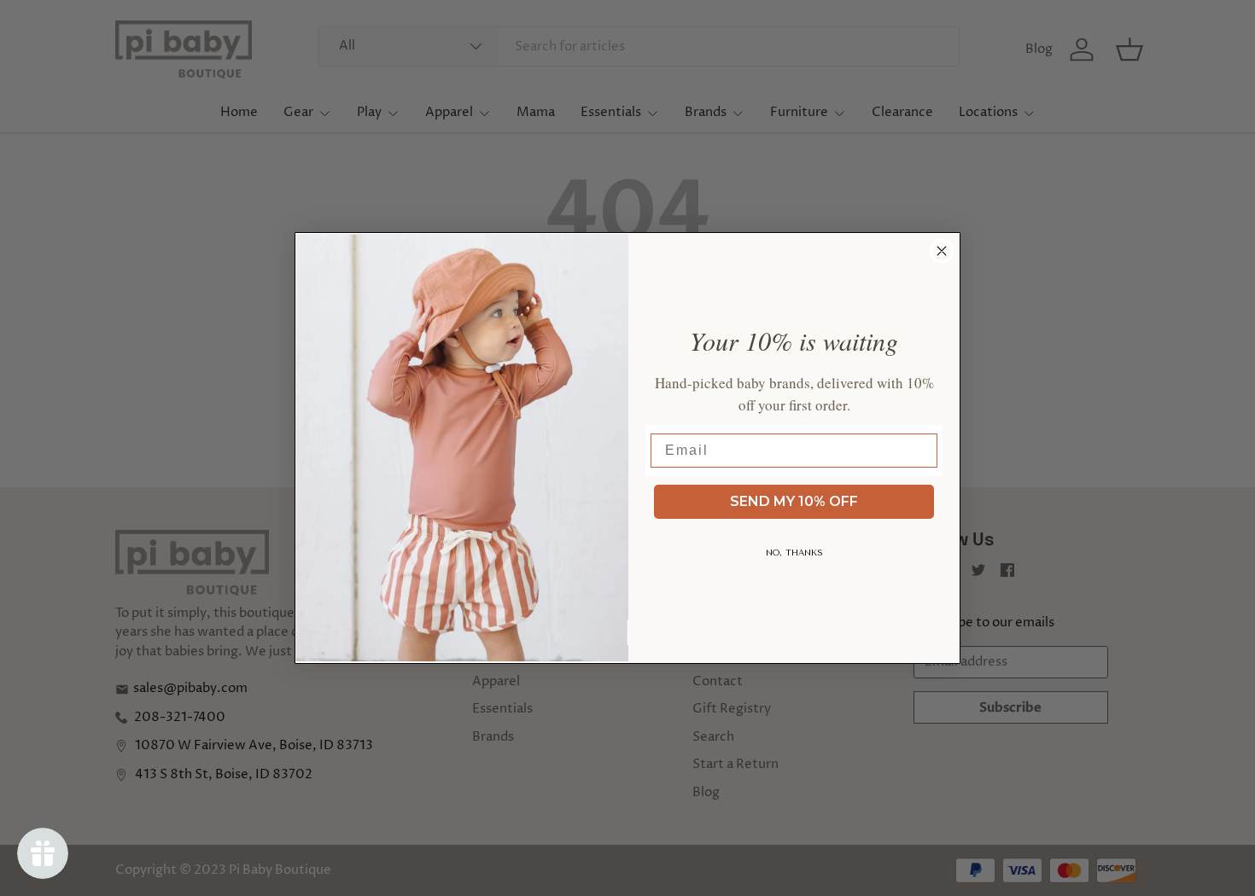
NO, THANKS (794, 553)
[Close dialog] (941, 251)
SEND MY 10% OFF (794, 501)
